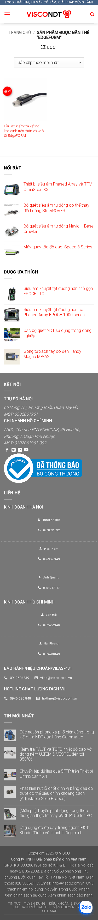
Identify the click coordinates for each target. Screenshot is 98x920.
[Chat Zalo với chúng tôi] (85, 907)
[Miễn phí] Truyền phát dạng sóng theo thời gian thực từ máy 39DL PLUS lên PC (56, 813)
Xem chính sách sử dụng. (26, 895)
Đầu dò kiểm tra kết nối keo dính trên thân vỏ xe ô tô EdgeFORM (24, 130)
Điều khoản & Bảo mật (69, 903)
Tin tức (14, 903)
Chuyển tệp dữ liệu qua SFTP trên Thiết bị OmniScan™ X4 (56, 774)
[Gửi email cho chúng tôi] (13, 450)
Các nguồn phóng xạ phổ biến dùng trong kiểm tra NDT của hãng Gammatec (57, 734)
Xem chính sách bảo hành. (70, 895)
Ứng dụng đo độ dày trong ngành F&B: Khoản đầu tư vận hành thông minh (54, 830)
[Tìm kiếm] (92, 14)
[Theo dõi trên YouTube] (26, 450)
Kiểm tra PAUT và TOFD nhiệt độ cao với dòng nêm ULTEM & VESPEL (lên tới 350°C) (56, 754)
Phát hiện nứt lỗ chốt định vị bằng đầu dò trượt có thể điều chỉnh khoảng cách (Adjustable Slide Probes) (56, 793)
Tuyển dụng (34, 903)
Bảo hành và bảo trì (31, 907)
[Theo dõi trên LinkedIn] (20, 450)
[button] (7, 14)
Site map (49, 911)
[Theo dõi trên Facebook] (7, 450)
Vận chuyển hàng (69, 907)
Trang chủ (20, 32)
